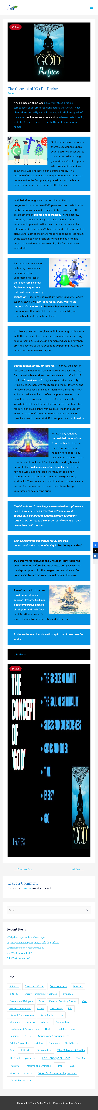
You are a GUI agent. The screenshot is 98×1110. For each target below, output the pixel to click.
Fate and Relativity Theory (62, 1001)
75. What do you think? (19, 953)
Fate (41, 1001)
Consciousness (58, 986)
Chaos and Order (34, 986)
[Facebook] (95, 545)
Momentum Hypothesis (22, 1022)
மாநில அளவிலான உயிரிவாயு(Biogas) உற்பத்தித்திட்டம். (33, 942)
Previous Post (23, 869)
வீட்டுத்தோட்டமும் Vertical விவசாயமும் (26, 937)
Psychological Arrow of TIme (24, 1029)
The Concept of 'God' (56, 1058)
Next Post (77, 869)
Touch (71, 1065)
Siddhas (38, 1043)
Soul (12, 1050)
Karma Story (56, 1008)
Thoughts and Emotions (38, 1066)
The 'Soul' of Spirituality (22, 1058)
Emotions (78, 986)
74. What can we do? (18, 958)
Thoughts (14, 1066)
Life (70, 1008)
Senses (28, 1036)
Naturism (45, 1022)
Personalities (62, 1022)
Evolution (68, 994)
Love (60, 1015)
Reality (49, 1029)
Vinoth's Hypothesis (21, 1073)
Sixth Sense (71, 1043)
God (84, 1001)
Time (59, 1066)
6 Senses (14, 986)
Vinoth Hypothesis (21, 1080)
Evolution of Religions (21, 1001)
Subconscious (44, 1050)
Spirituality (26, 1050)
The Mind (81, 1058)
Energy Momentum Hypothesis (40, 994)
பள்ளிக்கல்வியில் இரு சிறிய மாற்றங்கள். (25, 947)
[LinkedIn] (95, 556)
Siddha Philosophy (19, 1043)
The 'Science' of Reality (71, 1050)
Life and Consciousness (21, 1015)
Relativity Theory (67, 1029)
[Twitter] (95, 550)
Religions (15, 1036)
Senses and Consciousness (53, 1036)
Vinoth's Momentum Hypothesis (57, 1073)
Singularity (54, 1043)
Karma (40, 1008)
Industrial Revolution (20, 1008)
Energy (14, 994)
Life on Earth (46, 1015)
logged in (26, 888)
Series (11, 93)
